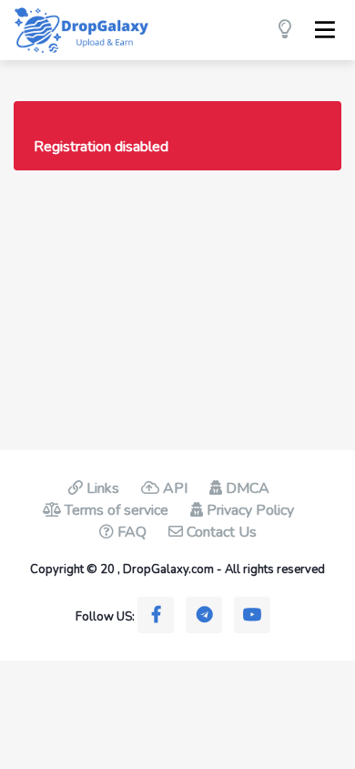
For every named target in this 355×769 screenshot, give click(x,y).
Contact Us (220, 532)
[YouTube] (252, 615)
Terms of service (114, 510)
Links (101, 488)
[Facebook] (155, 615)
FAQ (130, 532)
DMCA (245, 488)
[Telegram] (204, 615)
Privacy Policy (248, 510)
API (173, 488)
